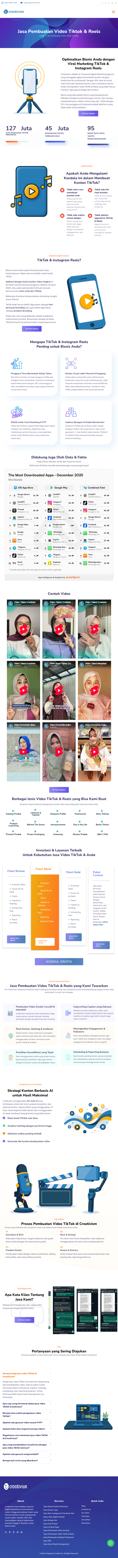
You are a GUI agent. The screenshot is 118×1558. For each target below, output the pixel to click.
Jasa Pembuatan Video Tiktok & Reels (58, 1534)
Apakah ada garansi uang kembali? (21, 1454)
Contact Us (86, 1509)
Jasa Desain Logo (50, 1510)
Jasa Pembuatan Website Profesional (58, 1537)
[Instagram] (105, 3)
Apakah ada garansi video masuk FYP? (22, 1422)
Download (86, 1523)
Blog (83, 1506)
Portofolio (85, 1516)
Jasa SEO (47, 1541)
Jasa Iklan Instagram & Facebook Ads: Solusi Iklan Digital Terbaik (58, 1515)
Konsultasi (86, 1520)
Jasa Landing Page (51, 1527)
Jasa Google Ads (50, 1520)
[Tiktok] (112, 3)
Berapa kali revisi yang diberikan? (20, 1460)
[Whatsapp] (102, 3)
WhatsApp (7, 1397)
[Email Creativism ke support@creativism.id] (21, 3)
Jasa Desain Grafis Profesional (55, 1506)
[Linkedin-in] (116, 3)
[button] (113, 12)
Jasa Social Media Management (56, 1544)
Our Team (85, 1513)
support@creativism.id (32, 3)
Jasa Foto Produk (50, 1524)
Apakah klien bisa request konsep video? (24, 1429)
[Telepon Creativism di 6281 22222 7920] (2, 3)
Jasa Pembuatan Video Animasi (56, 1530)
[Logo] (14, 11)
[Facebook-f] (109, 3)
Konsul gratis (59, 961)
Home (41, 36)
